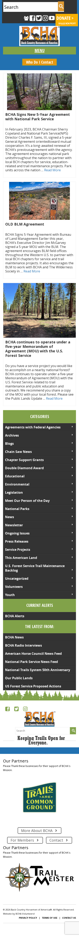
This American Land (21, 557)
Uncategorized (16, 578)
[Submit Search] (61, 6)
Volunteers (14, 586)
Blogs (9, 443)
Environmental (17, 484)
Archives (12, 435)
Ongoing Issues (17, 533)
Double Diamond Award (24, 468)
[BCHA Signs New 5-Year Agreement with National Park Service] (39, 91)
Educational (15, 476)
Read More (52, 170)
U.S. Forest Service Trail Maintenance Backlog (35, 568)
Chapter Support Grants (24, 460)
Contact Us (69, 917)
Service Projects (17, 549)
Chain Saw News (18, 451)
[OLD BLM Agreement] (39, 201)
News (9, 517)
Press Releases (16, 541)
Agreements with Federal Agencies (33, 427)
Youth (10, 595)
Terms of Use (49, 917)
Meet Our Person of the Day (27, 500)
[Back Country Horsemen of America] (39, 36)
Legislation (14, 492)
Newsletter (14, 525)
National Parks (17, 509)
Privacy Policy (28, 917)
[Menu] (39, 50)
